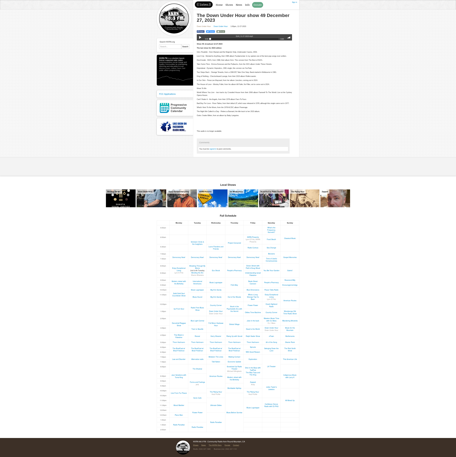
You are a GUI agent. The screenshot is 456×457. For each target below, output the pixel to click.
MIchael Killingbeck (234, 371)
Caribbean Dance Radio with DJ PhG (271, 405)
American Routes (289, 300)
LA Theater (271, 366)
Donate (258, 4)
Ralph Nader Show (253, 336)
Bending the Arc (197, 272)
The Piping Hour (216, 392)
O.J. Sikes (271, 323)
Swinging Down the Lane (271, 349)
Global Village (234, 324)
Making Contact (234, 357)
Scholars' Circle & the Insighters (197, 243)
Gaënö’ (290, 270)
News (239, 4)
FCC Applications (167, 93)
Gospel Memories (290, 257)
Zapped (253, 382)
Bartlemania (289, 336)
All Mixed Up (290, 400)
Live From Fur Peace (179, 393)
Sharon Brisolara (197, 275)
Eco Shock (216, 270)
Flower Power (253, 305)
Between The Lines (216, 357)
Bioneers (271, 253)
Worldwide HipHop (234, 388)
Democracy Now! (178, 257)
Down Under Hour (204, 26)
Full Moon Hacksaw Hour (216, 324)
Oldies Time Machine (253, 312)
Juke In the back (253, 320)
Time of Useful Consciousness (271, 259)
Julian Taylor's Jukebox (271, 388)
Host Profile (216, 394)
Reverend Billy (290, 280)
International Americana (197, 282)
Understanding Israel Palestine (253, 274)
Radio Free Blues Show (197, 308)
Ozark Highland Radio (271, 305)
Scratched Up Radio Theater (234, 367)
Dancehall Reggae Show (179, 324)
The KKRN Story (215, 445)
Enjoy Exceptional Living (178, 269)
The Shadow (197, 369)
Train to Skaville (197, 329)
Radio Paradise (216, 422)
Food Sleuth (271, 239)
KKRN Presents (253, 237)
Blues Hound (197, 297)
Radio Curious (253, 247)
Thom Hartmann (179, 342)
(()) (204, 5)
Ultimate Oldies (216, 405)
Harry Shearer (216, 336)
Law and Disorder (178, 359)
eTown (271, 336)
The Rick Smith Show (290, 349)
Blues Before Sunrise (234, 412)
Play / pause (200, 37)
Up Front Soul (179, 309)
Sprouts (253, 347)
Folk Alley (234, 285)
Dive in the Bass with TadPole (253, 369)
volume (289, 37)
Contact (236, 445)
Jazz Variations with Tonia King (178, 376)
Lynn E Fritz (250, 239)
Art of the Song (271, 342)
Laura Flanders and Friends (216, 247)
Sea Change (271, 247)
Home (219, 4)
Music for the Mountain (290, 329)
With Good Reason (253, 352)
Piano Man (179, 415)
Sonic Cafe (197, 398)
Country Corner (216, 305)
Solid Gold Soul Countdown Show (178, 294)
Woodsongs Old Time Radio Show (290, 312)
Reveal (197, 336)
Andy (253, 384)
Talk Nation (216, 361)
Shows (229, 4)
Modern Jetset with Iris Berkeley (179, 282)
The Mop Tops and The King (253, 373)
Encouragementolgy (289, 285)
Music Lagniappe (215, 282)
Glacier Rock (290, 342)
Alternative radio (197, 359)
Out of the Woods (234, 297)
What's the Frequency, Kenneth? (271, 229)
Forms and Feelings (197, 382)
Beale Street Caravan (253, 282)
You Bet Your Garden (271, 270)
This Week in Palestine (179, 336)
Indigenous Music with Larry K (290, 376)
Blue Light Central (197, 320)
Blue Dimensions (253, 290)
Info (247, 4)
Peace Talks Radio (271, 290)
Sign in (294, 2)
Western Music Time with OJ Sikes (271, 319)
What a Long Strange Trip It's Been (253, 296)
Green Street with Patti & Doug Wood (253, 266)
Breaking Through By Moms (197, 267)
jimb (197, 384)
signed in (212, 149)
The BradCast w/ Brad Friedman (179, 349)
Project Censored (234, 243)
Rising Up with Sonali (234, 336)
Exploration (253, 359)
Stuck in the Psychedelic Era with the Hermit (234, 308)
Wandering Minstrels (290, 320)
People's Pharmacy (234, 270)
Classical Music (290, 238)
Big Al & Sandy (215, 290)
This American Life (290, 359)
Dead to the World (253, 329)
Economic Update (234, 361)
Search (185, 46)
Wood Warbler (178, 405)
